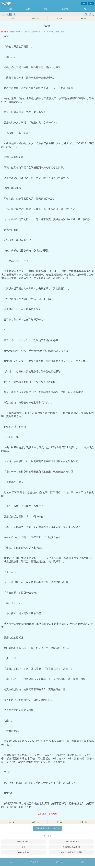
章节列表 (35, 18)
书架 (85, 9)
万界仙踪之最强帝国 (32, 32)
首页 (12, 862)
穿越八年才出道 (23, 852)
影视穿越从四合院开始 (55, 32)
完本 (46, 9)
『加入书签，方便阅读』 (47, 814)
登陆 (84, 3)
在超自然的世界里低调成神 (71, 852)
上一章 (11, 18)
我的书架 (34, 862)
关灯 (91, 14)
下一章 (59, 18)
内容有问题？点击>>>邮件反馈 (47, 828)
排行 (10, 9)
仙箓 (43, 32)
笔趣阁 (6, 3)
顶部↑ (83, 862)
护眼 (86, 14)
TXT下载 (83, 18)
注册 (91, 3)
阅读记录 (65, 9)
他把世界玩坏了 (16, 32)
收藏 (28, 9)
